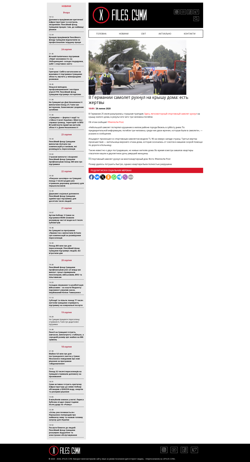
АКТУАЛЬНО (165, 33)
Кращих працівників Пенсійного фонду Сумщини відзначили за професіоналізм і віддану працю (65, 39)
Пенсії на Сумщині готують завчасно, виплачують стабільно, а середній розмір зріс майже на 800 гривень (66, 336)
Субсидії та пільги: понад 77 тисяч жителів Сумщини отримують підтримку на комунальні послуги (66, 302)
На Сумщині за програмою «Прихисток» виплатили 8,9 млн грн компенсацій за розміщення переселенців (65, 234)
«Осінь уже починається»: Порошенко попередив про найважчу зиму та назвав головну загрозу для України (66, 416)
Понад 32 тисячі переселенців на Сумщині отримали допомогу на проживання (65, 374)
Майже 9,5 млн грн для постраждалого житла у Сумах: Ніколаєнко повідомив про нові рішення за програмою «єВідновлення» (64, 358)
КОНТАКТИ (189, 33)
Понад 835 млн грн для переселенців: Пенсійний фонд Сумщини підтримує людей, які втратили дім (64, 249)
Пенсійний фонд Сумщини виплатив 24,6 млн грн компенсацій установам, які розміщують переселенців (63, 145)
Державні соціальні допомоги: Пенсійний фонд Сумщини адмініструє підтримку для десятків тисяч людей (64, 197)
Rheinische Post (116, 122)
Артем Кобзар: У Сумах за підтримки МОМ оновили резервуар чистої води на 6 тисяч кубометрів (66, 219)
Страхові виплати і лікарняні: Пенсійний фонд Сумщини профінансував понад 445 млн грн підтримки (65, 160)
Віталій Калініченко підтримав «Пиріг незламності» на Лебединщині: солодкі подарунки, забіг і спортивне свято (66, 60)
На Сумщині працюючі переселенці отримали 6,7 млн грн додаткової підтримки (64, 322)
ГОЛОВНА (101, 33)
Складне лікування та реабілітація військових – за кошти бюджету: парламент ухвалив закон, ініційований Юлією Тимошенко (66, 289)
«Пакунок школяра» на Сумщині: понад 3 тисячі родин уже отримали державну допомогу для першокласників (66, 182)
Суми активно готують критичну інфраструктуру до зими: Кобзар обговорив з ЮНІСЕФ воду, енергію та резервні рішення (66, 388)
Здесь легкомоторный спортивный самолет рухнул (170, 113)
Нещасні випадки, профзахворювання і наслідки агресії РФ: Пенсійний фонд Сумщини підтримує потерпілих (65, 91)
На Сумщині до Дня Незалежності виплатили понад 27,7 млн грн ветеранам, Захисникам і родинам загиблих (66, 106)
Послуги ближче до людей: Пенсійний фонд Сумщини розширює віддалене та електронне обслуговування (63, 431)
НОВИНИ (124, 33)
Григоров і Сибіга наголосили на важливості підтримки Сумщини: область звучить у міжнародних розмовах (65, 75)
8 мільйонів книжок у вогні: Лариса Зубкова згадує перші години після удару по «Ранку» (66, 402)
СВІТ (143, 33)
